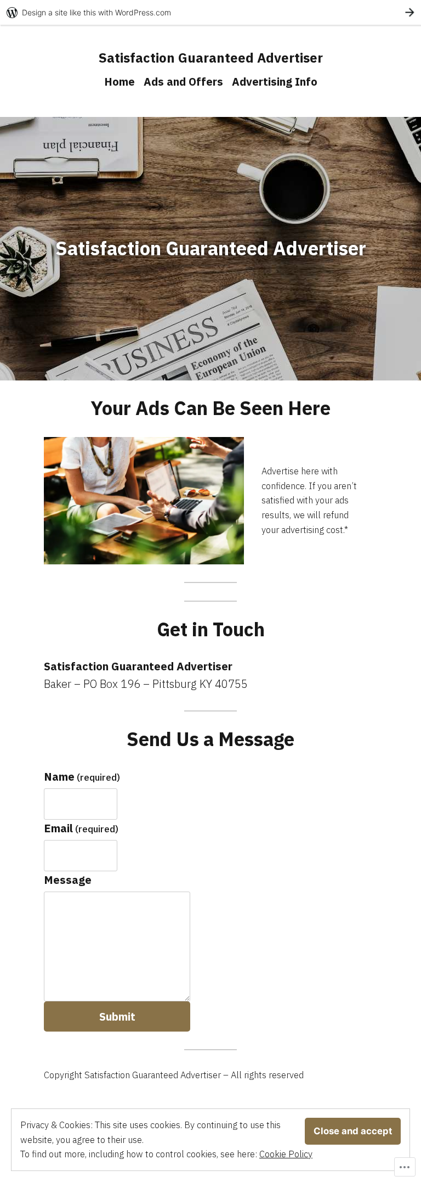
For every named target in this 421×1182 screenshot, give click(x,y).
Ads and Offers (183, 81)
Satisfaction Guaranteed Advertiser (211, 57)
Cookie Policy (285, 1154)
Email (81, 828)
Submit (117, 1016)
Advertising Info (274, 81)
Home (119, 81)
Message (68, 879)
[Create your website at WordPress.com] (210, 12)
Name (82, 776)
